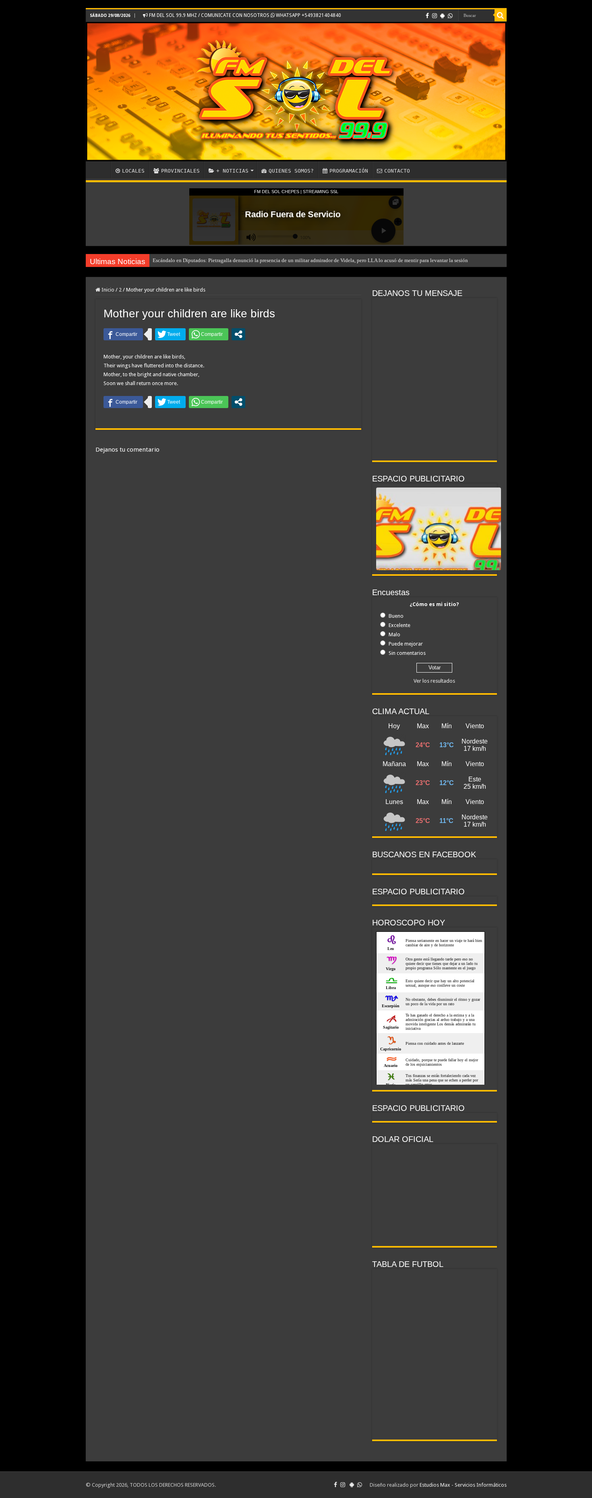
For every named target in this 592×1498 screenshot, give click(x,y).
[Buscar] (501, 15)
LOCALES (133, 171)
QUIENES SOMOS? (291, 171)
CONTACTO (397, 171)
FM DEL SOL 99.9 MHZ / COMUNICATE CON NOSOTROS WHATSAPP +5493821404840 (244, 15)
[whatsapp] (450, 16)
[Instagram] (434, 16)
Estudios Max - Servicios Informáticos (463, 1485)
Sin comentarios (407, 653)
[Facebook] (427, 16)
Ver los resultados (434, 681)
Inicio (107, 290)
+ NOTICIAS (232, 171)
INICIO (100, 169)
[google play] (442, 16)
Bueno (396, 616)
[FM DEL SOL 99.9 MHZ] (296, 91)
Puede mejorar (406, 644)
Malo (394, 634)
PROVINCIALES (180, 171)
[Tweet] (170, 334)
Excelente (399, 625)
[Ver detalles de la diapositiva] (438, 552)
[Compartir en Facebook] (123, 334)
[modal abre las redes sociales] (238, 334)
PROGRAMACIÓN (348, 171)
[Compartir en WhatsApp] (208, 334)
